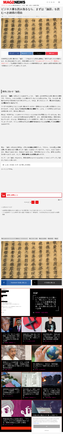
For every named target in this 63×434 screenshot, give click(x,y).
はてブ (25, 53)
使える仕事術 (43, 238)
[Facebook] (47, 2)
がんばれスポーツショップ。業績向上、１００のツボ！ (15, 238)
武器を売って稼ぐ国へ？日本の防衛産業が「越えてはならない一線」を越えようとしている (31, 336)
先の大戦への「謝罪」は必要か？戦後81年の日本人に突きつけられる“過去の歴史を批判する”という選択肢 (31, 392)
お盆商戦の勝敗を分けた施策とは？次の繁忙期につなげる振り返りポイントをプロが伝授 (26, 210)
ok (46, 426)
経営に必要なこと (12, 195)
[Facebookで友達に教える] (16, 280)
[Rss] (52, 2)
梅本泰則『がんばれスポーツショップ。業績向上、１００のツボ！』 (33, 16)
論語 (57, 238)
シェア (12, 53)
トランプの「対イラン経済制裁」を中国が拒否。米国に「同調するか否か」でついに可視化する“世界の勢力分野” (11, 337)
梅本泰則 (51, 238)
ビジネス (5, 16)
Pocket (52, 53)
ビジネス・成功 (34, 238)
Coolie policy (36, 423)
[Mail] (54, 2)
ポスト (40, 53)
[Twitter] (49, 2)
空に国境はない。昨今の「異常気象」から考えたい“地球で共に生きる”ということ (46, 366)
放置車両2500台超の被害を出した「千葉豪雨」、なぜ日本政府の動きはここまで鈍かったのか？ (11, 391)
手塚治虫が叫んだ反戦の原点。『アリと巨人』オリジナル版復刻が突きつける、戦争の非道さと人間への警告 (16, 420)
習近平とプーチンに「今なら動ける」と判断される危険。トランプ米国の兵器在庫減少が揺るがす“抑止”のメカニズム (51, 392)
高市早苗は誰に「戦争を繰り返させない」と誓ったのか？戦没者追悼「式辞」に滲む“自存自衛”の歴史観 (51, 336)
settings (47, 430)
